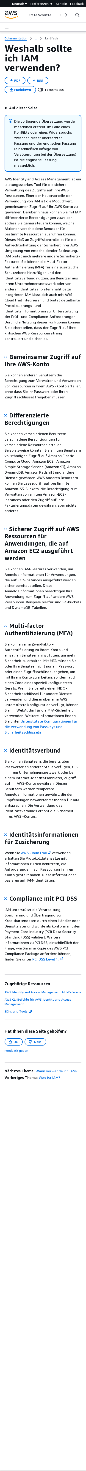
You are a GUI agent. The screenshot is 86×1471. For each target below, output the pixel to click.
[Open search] (77, 14)
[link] (53, 38)
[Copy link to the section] (5, 357)
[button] (21, 108)
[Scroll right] (66, 15)
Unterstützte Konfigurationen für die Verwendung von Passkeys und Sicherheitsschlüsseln (41, 726)
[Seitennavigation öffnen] (7, 27)
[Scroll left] (25, 15)
